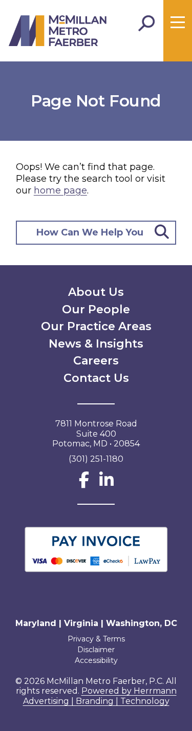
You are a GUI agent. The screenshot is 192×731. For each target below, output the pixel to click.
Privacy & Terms (96, 638)
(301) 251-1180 (96, 459)
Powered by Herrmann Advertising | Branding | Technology (100, 696)
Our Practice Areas (96, 326)
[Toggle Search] (146, 23)
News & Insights (96, 344)
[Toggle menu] (177, 22)
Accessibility (96, 660)
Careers (96, 361)
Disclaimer (96, 649)
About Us (96, 292)
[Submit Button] (161, 233)
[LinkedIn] (106, 483)
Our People (96, 309)
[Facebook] (84, 483)
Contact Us (96, 378)
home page (60, 190)
